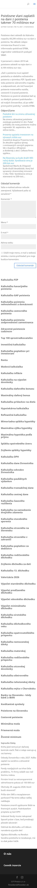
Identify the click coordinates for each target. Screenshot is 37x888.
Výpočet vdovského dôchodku (18, 599)
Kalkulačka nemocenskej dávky (15, 643)
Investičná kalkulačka (13, 344)
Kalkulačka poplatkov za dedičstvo (15, 547)
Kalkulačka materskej (13, 650)
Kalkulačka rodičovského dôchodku (15, 556)
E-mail (4, 232)
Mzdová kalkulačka (12, 366)
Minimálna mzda (10, 723)
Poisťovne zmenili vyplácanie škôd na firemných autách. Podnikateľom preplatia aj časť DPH (18, 808)
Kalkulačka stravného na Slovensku (15, 529)
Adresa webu (7, 242)
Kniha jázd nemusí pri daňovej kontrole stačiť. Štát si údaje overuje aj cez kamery (18, 750)
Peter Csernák (8, 27)
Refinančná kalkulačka (13, 414)
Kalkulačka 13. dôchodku (15, 570)
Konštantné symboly (12, 704)
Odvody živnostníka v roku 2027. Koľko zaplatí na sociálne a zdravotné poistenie (18, 761)
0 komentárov (29, 27)
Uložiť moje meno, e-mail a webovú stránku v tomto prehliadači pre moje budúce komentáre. (18, 256)
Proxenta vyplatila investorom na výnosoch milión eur (18, 136)
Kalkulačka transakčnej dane (17, 487)
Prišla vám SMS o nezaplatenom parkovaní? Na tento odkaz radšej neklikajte (16, 797)
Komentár (6, 199)
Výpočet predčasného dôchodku (13, 591)
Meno (4, 222)
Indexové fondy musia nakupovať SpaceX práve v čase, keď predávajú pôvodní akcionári (17, 819)
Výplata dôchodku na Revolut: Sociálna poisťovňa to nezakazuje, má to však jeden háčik (18, 838)
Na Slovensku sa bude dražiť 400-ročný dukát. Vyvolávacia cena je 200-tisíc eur (18, 161)
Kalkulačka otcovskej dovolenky (13, 667)
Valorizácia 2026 (10, 577)
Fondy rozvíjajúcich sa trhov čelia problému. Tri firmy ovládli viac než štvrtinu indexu (17, 771)
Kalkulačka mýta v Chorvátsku (18, 688)
